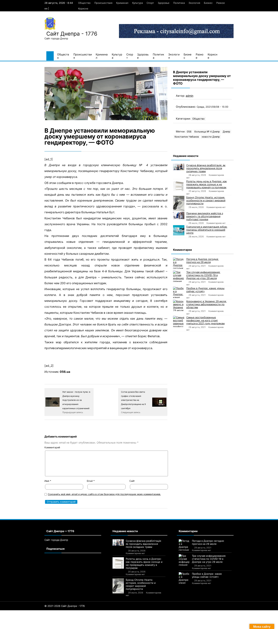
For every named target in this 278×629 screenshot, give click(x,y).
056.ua (65, 372)
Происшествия (103, 2)
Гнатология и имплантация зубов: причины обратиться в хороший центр (206, 229)
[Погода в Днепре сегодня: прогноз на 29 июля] (178, 263)
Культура (137, 2)
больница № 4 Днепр (207, 131)
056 (189, 131)
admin (189, 95)
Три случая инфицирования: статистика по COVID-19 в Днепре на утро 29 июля (203, 275)
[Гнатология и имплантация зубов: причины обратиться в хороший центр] (178, 230)
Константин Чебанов (187, 136)
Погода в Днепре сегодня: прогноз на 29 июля (202, 261)
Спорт (150, 2)
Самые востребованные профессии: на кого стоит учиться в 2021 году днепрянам (205, 320)
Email (91, 481)
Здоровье (163, 2)
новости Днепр (211, 136)
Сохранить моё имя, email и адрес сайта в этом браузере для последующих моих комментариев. (104, 494)
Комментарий (52, 447)
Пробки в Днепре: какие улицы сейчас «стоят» (205, 290)
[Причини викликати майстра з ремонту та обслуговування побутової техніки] (178, 215)
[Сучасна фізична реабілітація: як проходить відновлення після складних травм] (178, 167)
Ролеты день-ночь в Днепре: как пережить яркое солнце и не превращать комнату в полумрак (206, 184)
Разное (220, 2)
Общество (84, 2)
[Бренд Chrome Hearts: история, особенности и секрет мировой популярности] (178, 203)
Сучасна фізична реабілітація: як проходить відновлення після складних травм (205, 168)
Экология (194, 2)
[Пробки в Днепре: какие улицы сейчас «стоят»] (178, 292)
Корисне (83, 8)
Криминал (122, 2)
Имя (47, 481)
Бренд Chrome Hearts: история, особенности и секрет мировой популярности (205, 200)
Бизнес (208, 2)
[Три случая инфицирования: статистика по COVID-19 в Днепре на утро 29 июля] (178, 276)
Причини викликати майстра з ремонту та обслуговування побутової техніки (204, 216)
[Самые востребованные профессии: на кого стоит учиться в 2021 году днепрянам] (178, 321)
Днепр (226, 131)
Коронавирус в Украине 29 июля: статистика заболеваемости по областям (206, 304)
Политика (179, 2)
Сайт (132, 481)
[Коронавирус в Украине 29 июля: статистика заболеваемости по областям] (178, 305)
